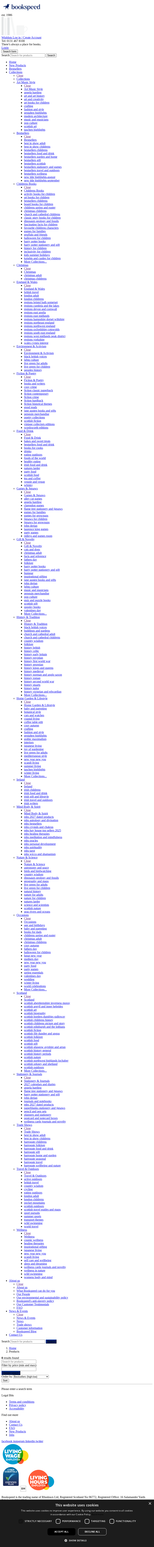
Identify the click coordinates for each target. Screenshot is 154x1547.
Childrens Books (26, 183)
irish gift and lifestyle (36, 796)
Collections (15, 72)
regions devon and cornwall (40, 309)
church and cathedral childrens (42, 214)
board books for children (38, 204)
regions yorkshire (34, 339)
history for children (35, 248)
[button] (77, 1540)
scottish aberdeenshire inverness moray (47, 1003)
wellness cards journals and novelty (45, 1121)
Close (20, 75)
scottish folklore (33, 1036)
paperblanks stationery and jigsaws (44, 1108)
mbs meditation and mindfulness (43, 837)
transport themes (33, 1219)
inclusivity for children (37, 251)
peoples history (33, 370)
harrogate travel (33, 1162)
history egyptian (33, 657)
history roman (32, 678)
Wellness (22, 1229)
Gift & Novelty (26, 539)
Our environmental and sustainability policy (42, 1297)
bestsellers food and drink (39, 153)
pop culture (30, 122)
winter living (31, 772)
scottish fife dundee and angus (42, 1033)
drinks (27, 451)
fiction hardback (33, 400)
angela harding (33, 92)
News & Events (18, 1311)
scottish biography (35, 1013)
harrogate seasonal (35, 1158)
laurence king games (36, 529)
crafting (28, 106)
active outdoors (33, 1179)
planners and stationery (37, 1114)
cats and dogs (32, 549)
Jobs (11, 1434)
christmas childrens (35, 211)
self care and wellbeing (37, 1260)
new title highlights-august (39, 177)
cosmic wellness (33, 1240)
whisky (28, 485)
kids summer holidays (37, 255)
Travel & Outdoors (28, 1168)
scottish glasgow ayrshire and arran (45, 1047)
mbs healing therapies (37, 833)
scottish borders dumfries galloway (44, 1016)
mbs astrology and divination (41, 820)
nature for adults (33, 894)
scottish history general (37, 1050)
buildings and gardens (37, 630)
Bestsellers (15, 68)
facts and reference (35, 556)
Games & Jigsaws (27, 488)
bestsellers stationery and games (43, 167)
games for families (35, 231)
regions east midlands (36, 315)
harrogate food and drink (38, 1148)
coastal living (32, 718)
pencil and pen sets (35, 1111)
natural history (32, 891)
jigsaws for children (35, 519)
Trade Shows (24, 1124)
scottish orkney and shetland (40, 1064)
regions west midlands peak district (44, 336)
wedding (29, 979)
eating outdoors (33, 454)
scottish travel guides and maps (42, 1209)
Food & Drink (25, 431)
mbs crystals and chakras (38, 827)
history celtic (31, 651)
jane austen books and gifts (40, 410)
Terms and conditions (21, 1401)
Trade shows (24, 1324)
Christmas (22, 265)
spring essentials (33, 972)
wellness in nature (34, 1270)
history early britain (35, 654)
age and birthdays (34, 925)
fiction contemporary (36, 393)
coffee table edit (33, 722)
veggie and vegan (34, 481)
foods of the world (35, 458)
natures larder (32, 468)
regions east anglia (35, 312)
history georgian (33, 664)
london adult (31, 295)
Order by (7, 1376)
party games (31, 532)
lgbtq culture (31, 359)
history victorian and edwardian (42, 691)
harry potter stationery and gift (42, 244)
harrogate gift (32, 1152)
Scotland (22, 992)
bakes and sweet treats (37, 441)
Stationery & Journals (29, 1074)
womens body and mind (38, 1277)
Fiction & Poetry (26, 373)
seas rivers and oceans (37, 911)
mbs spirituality (33, 847)
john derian (30, 525)
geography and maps (36, 881)
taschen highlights (34, 129)
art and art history (34, 95)
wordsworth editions (36, 427)
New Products (17, 65)
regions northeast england (39, 322)
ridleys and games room (38, 535)
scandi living (31, 762)
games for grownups (36, 515)
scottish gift (31, 603)
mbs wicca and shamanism (40, 854)
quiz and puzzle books (37, 600)
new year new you (35, 759)
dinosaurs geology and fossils (41, 221)
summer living (32, 766)
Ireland (21, 779)
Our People (23, 1294)
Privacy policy (17, 1405)
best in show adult (34, 143)
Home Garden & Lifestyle (32, 698)
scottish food (31, 475)
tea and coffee (32, 478)
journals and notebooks (37, 1101)
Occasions (23, 915)
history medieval (34, 671)
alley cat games (33, 498)
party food (30, 471)
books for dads (33, 932)
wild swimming (33, 1223)
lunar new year (33, 955)
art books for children (36, 102)
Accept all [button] (61, 1531)
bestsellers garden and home (40, 156)
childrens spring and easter (39, 207)
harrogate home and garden (40, 1155)
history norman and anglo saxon (43, 674)
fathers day (30, 559)
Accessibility (16, 1408)
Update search (11, 1373)
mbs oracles (31, 840)
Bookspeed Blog (26, 1331)
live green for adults (36, 363)
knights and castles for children (42, 258)
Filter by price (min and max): (19, 1365)
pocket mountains (34, 1202)
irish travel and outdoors (38, 800)
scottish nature (32, 908)
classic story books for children (42, 217)
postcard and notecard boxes (41, 1118)
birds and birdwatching (37, 871)
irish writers (31, 803)
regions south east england (39, 332)
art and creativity (34, 99)
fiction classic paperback (38, 390)
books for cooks (33, 447)
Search (6, 55)
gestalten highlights (35, 112)
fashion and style (34, 109)
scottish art (30, 126)
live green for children (37, 366)
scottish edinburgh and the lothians (44, 1026)
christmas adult (33, 275)
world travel (31, 1226)
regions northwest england (39, 326)
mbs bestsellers (33, 823)
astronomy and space (36, 867)
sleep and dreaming (35, 1263)
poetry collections (34, 417)
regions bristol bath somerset (41, 302)
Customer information (29, 1328)
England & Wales (27, 282)
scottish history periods (37, 1053)
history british (32, 647)
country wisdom (33, 640)
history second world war (39, 681)
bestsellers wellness (35, 173)
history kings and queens (38, 668)
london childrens (34, 299)
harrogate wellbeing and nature (42, 1165)
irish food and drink (35, 464)
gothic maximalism (35, 739)
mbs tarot (29, 850)
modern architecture (36, 116)
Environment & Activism (31, 346)
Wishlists (7, 37)
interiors (29, 742)
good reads (30, 407)
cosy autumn (31, 725)
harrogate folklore (34, 1145)
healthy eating (32, 461)
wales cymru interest (36, 343)
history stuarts (32, 684)
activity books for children (39, 194)
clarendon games (34, 505)
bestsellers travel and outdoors (42, 170)
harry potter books (35, 241)
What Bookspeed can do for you (36, 1290)
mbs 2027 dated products (39, 816)
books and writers (34, 383)
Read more (98, 1514)
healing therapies (34, 1243)
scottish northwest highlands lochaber (46, 1060)
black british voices (35, 356)
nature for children (35, 898)
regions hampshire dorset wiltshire (44, 319)
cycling (28, 1189)
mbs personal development (40, 844)
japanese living (33, 745)
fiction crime (31, 397)
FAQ (20, 1307)
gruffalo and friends (35, 234)
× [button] (149, 1503)
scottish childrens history (38, 1020)
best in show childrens (37, 146)
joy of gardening (34, 749)
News (20, 1321)
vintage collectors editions (39, 424)
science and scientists (36, 904)
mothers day (31, 959)
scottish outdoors (34, 1067)
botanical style (32, 712)
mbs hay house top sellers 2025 (42, 830)
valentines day (32, 610)
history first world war (37, 661)
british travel (31, 292)
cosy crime (30, 387)
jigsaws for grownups (37, 522)
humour (28, 573)
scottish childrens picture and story (44, 1023)
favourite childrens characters (41, 227)
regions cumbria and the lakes (41, 305)
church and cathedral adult (39, 634)
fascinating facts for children (40, 224)
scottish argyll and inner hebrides (43, 1006)
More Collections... (35, 261)
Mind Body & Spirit (28, 806)
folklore (28, 563)
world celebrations (35, 986)
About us (14, 1280)
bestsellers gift (32, 160)
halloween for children (37, 238)
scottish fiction (32, 420)
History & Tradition (28, 617)
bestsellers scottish (35, 163)
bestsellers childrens (36, 150)
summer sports (32, 1216)
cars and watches (34, 715)
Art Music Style (26, 82)
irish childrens (32, 789)
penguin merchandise (36, 414)
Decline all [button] (92, 1531)
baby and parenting (35, 708)
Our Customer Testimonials (33, 1304)
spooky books (32, 607)
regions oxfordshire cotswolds (42, 329)
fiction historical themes (38, 403)
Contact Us (15, 1334)
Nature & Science (27, 857)
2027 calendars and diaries (39, 1084)
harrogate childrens (35, 1141)
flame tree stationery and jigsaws (43, 508)
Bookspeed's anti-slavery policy (35, 1301)
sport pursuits (32, 1213)
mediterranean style (35, 756)
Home (12, 62)
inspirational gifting (35, 576)
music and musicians (36, 119)
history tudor (31, 688)
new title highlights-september (42, 180)
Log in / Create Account (27, 37)
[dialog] (77, 1523)
